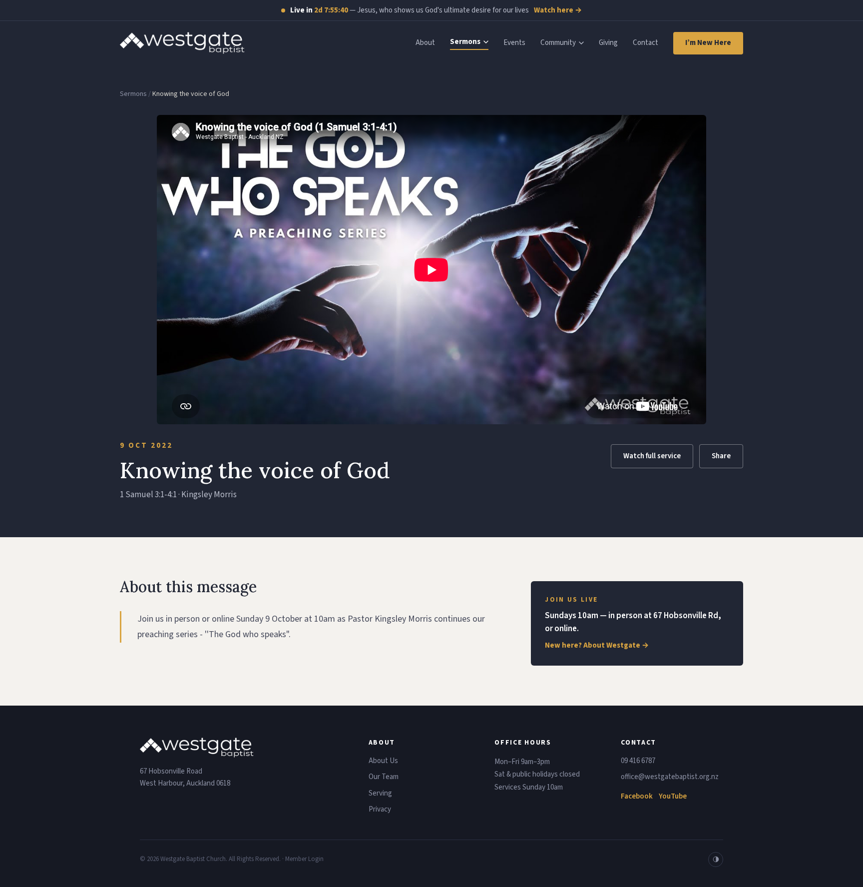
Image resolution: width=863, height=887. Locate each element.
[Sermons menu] (485, 41)
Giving (608, 42)
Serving (380, 793)
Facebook (637, 796)
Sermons (465, 41)
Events (514, 42)
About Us (383, 761)
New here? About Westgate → (597, 645)
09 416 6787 (638, 761)
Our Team (384, 777)
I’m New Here (708, 42)
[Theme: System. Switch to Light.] (715, 859)
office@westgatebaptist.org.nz (670, 777)
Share (721, 456)
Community (558, 42)
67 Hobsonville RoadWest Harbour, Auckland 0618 (185, 777)
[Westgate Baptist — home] (182, 43)
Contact (645, 42)
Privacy (380, 809)
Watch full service (652, 456)
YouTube (673, 796)
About (425, 42)
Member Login (304, 859)
